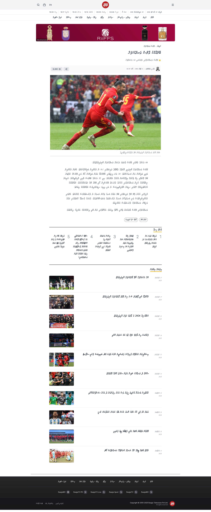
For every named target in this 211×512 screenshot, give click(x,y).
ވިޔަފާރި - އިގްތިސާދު (123, 17)
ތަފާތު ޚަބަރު (78, 17)
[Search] (38, 5)
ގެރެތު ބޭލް (143, 219)
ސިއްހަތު (110, 17)
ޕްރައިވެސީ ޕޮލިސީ (59, 504)
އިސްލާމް (68, 17)
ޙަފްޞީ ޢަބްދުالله (150, 69)
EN (50, 5)
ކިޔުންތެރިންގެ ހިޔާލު (49, 504)
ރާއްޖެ (152, 17)
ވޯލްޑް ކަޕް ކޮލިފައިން (131, 219)
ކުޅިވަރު (137, 17)
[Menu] (173, 5)
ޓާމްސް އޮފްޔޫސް (39, 504)
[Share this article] (66, 69)
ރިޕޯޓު (102, 17)
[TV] (44, 5)
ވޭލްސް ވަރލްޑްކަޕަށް (149, 46)
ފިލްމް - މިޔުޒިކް (91, 17)
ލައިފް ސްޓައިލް (57, 17)
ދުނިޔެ (144, 17)
